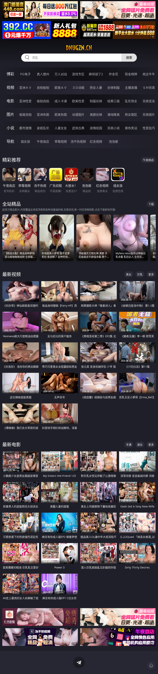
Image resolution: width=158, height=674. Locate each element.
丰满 (128, 444)
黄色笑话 (131, 128)
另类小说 (113, 128)
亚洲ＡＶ (25, 88)
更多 (151, 274)
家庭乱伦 (43, 128)
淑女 (140, 444)
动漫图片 (78, 114)
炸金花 (113, 74)
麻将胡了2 (96, 74)
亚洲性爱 (25, 101)
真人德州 (43, 74)
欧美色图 (61, 114)
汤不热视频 (78, 141)
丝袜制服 (113, 88)
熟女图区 (131, 114)
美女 (128, 274)
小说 (10, 128)
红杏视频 (96, 141)
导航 (10, 141)
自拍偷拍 (43, 88)
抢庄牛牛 (149, 74)
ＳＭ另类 (149, 88)
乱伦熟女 (131, 101)
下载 (151, 204)
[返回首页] (151, 665)
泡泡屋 (113, 141)
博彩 (10, 74)
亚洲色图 (43, 114)
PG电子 (25, 74)
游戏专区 (78, 74)
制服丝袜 (96, 101)
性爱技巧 (149, 128)
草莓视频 (61, 141)
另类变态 (149, 101)
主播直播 (131, 88)
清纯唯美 (113, 114)
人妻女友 (61, 128)
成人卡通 (61, 101)
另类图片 (149, 114)
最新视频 (11, 274)
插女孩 (25, 141)
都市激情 (25, 128)
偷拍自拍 (43, 101)
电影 (10, 101)
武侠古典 (78, 128)
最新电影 (11, 444)
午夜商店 (43, 141)
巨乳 (140, 274)
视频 (10, 87)
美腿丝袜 (96, 114)
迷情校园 (96, 128)
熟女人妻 (96, 88)
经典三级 (113, 101)
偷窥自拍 (25, 114)
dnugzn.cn (79, 48)
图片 (10, 114)
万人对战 (61, 74)
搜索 (129, 57)
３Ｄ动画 (78, 88)
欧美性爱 (78, 101)
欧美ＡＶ (61, 88)
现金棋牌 (131, 74)
